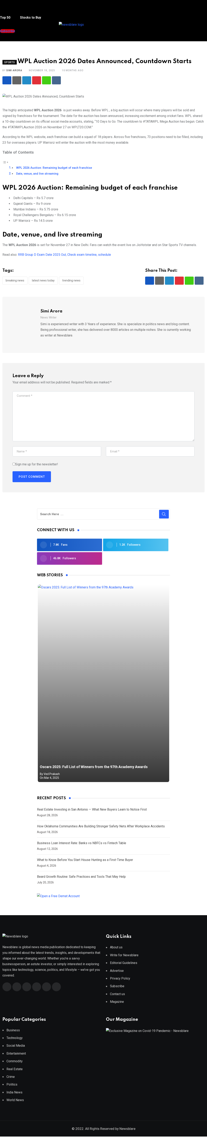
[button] (7, 10)
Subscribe (117, 986)
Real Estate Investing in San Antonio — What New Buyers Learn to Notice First (92, 809)
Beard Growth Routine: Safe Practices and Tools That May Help (81, 877)
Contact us (117, 994)
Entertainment (16, 1053)
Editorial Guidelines (123, 963)
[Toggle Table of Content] (5, 162)
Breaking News (15, 280)
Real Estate (14, 1069)
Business (13, 1030)
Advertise (117, 971)
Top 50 (5, 17)
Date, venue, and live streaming (37, 173)
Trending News (71, 280)
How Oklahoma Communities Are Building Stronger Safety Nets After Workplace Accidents (101, 826)
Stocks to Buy (30, 17)
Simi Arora (14, 70)
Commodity (14, 1061)
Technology (14, 1038)
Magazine (117, 1002)
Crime (10, 1077)
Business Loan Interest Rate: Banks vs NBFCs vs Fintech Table (81, 843)
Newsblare (127, 1129)
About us (116, 947)
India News (14, 1092)
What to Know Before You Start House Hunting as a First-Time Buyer (85, 860)
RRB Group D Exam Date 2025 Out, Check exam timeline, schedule (64, 255)
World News (15, 1100)
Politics (11, 1084)
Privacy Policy (120, 978)
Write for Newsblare (124, 955)
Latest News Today (43, 280)
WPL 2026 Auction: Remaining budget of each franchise (54, 168)
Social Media (15, 1046)
